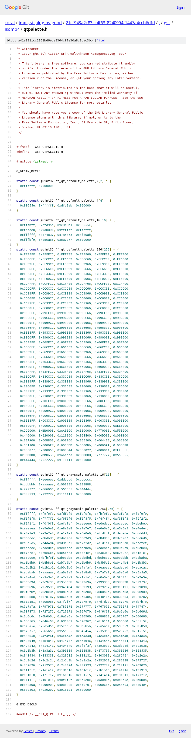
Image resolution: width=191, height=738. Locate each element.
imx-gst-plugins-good (40, 22)
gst (167, 22)
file (100, 40)
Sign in (181, 7)
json (182, 731)
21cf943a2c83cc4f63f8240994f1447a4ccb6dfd (110, 22)
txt (171, 731)
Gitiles (28, 731)
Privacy (40, 731)
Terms (54, 731)
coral (10, 22)
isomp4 (12, 29)
